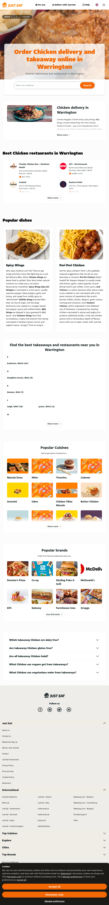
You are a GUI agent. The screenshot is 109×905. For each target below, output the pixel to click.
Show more (62, 134)
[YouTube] (69, 709)
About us (5, 730)
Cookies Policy (8, 777)
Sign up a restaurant (10, 862)
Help (87, 4)
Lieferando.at (43, 808)
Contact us (6, 736)
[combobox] (46, 85)
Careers (5, 753)
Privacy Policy (8, 765)
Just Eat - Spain (8, 820)
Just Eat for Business (10, 759)
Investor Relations (9, 797)
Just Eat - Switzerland (11, 808)
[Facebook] (40, 709)
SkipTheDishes (44, 826)
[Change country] (97, 4)
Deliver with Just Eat (65, 4)
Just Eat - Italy (43, 803)
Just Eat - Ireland (44, 797)
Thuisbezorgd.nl (80, 814)
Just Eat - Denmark (9, 814)
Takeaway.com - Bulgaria (83, 808)
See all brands (53, 614)
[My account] (104, 5)
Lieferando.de (43, 814)
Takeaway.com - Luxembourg (85, 803)
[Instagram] (49, 709)
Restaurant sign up (9, 742)
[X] (59, 709)
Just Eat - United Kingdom (12, 826)
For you (41, 4)
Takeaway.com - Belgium (83, 797)
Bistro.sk (5, 803)
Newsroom (6, 783)
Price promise (8, 771)
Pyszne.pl (42, 820)
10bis (75, 820)
